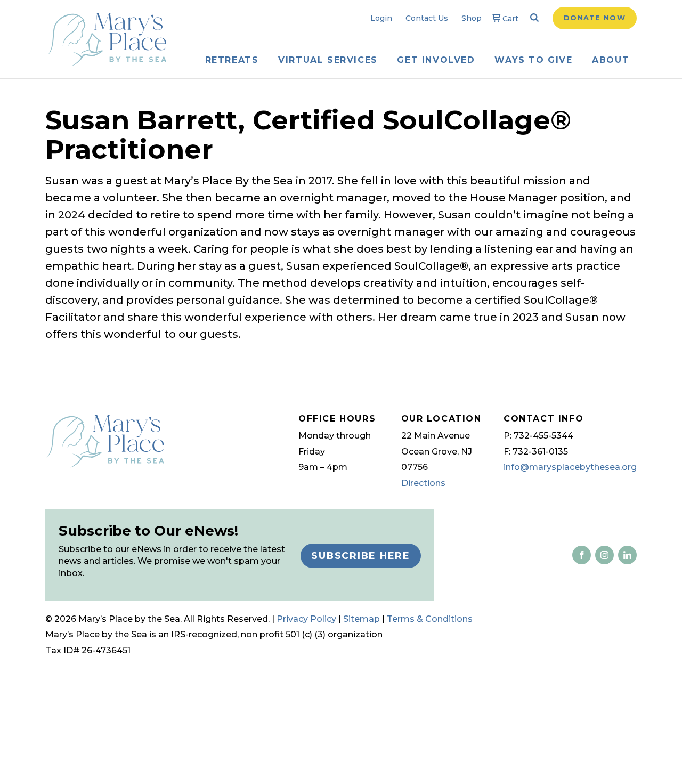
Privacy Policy (306, 619)
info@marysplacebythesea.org (570, 467)
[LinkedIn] (602, 554)
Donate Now (595, 17)
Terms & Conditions (430, 619)
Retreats (232, 60)
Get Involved (436, 60)
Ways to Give (533, 60)
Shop (471, 18)
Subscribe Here (360, 555)
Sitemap (361, 619)
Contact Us (426, 18)
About (610, 60)
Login (381, 18)
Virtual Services (328, 60)
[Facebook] (581, 554)
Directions (423, 483)
